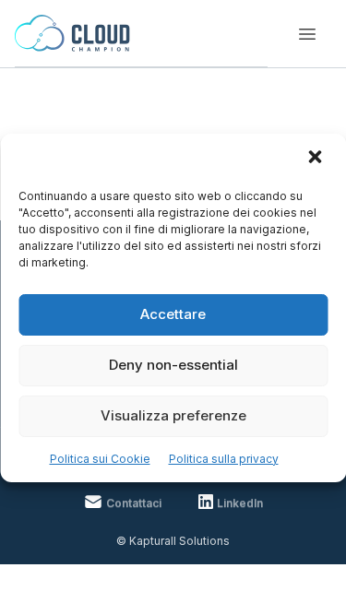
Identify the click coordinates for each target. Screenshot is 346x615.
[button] (316, 159)
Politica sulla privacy (224, 459)
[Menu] (307, 34)
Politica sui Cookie (100, 459)
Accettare (173, 314)
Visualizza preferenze (173, 415)
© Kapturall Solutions (173, 541)
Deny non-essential (173, 364)
